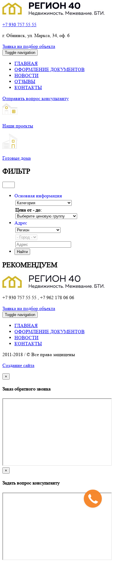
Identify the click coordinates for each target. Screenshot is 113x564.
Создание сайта (18, 365)
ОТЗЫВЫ (24, 81)
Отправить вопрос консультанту (35, 98)
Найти (22, 251)
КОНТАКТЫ (28, 87)
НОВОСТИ (26, 75)
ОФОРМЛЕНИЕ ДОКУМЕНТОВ (49, 69)
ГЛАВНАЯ (26, 63)
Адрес (20, 223)
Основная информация (38, 196)
